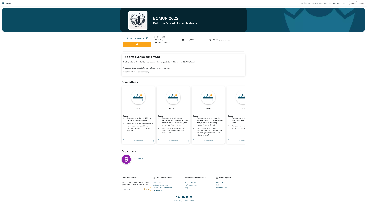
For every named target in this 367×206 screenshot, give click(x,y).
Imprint (192, 201)
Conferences (306, 3)
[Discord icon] (183, 197)
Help (218, 185)
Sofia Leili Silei (138, 159)
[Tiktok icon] (176, 197)
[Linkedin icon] (187, 197)
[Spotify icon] (191, 197)
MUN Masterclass (191, 185)
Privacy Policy (177, 201)
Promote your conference (162, 188)
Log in (361, 3)
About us (219, 182)
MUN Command (334, 3)
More (344, 3)
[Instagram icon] (179, 197)
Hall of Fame (157, 190)
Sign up (353, 3)
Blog (186, 188)
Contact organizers (135, 38)
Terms (186, 201)
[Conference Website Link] (137, 44)
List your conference (319, 3)
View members (138, 141)
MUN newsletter (129, 178)
